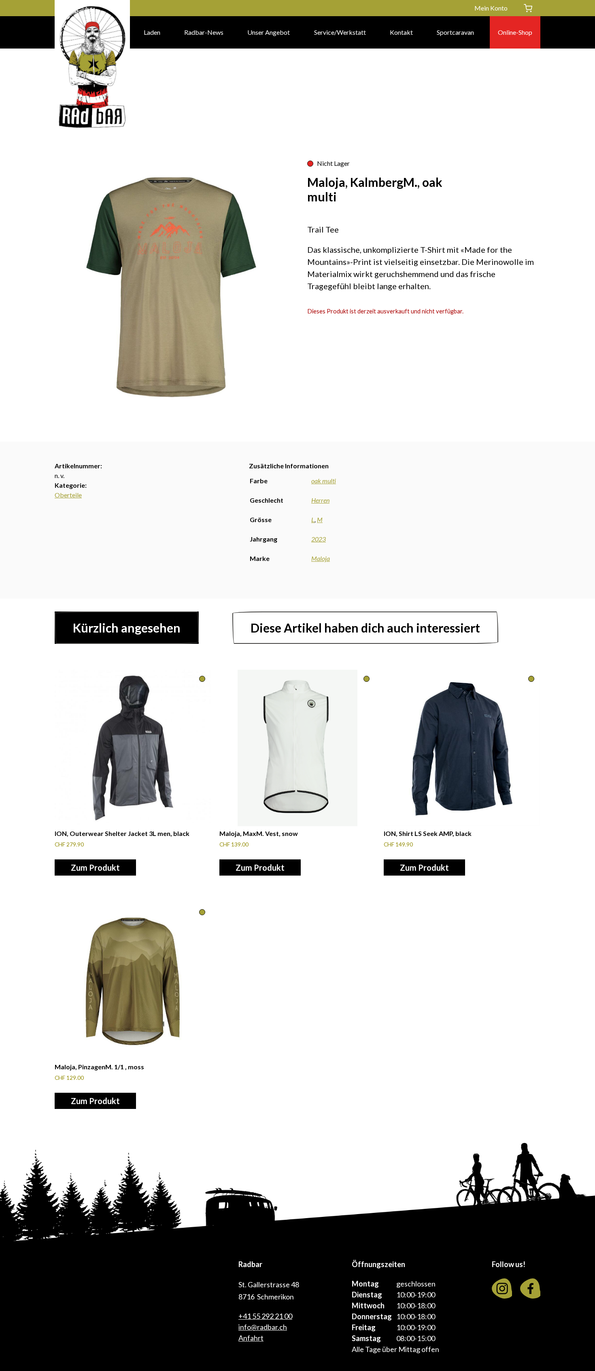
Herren (320, 500)
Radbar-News (203, 32)
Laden (152, 32)
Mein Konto (491, 8)
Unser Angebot (268, 32)
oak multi (323, 481)
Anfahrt (251, 1337)
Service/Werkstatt (340, 32)
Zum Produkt (95, 867)
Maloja (320, 558)
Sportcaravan (455, 32)
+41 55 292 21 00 (265, 1316)
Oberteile (68, 495)
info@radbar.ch (262, 1326)
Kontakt (401, 32)
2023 (318, 539)
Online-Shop (515, 32)
